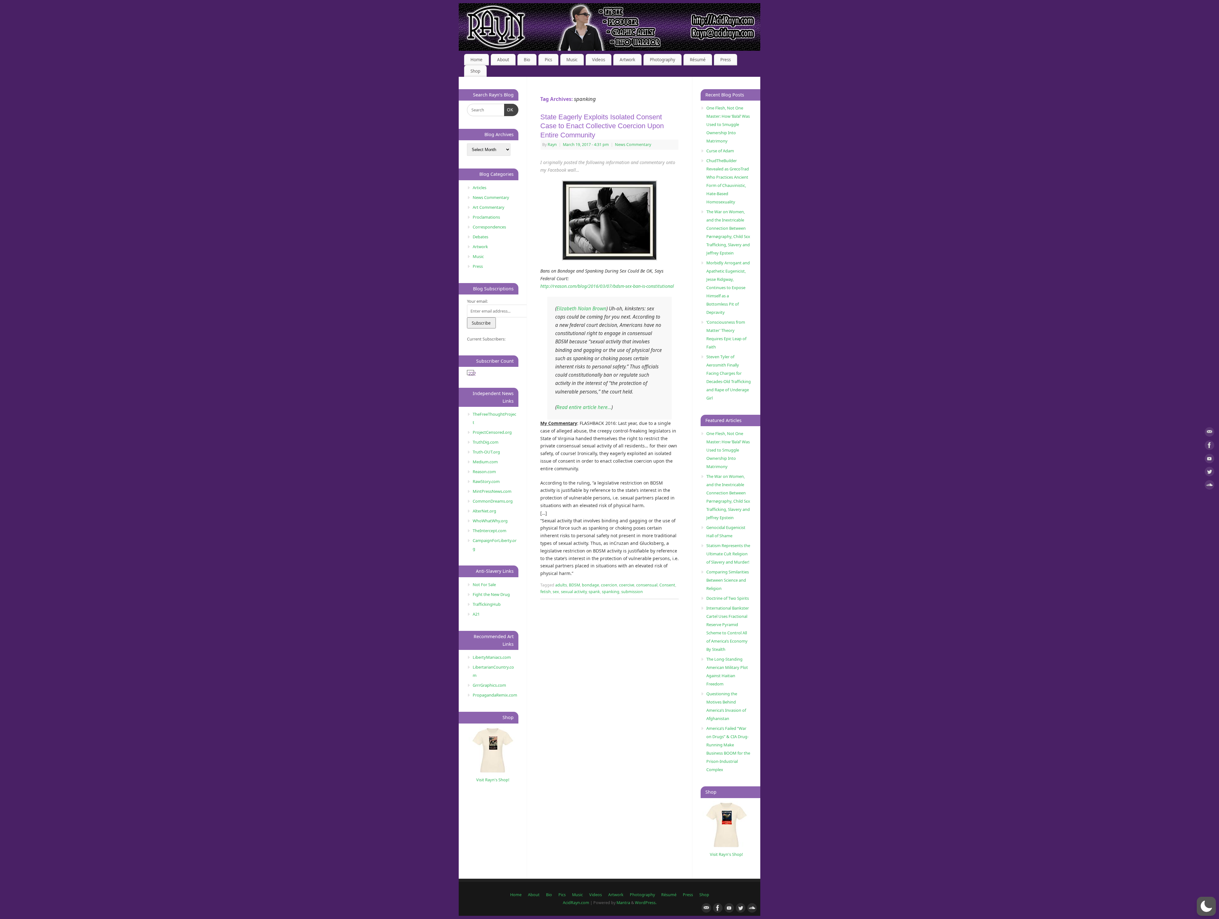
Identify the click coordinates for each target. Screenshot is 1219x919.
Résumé (698, 60)
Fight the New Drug (491, 594)
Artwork (627, 60)
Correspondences (489, 227)
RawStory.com (486, 481)
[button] (1206, 906)
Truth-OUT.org (486, 452)
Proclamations (486, 217)
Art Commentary (488, 207)
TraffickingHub (487, 604)
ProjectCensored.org (492, 432)
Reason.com (484, 471)
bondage (590, 585)
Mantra (623, 902)
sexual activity (574, 591)
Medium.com (485, 462)
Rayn (552, 144)
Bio (527, 60)
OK (509, 109)
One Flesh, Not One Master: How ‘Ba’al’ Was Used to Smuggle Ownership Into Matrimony (728, 124)
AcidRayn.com (576, 902)
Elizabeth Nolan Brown (581, 308)
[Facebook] (1209, 446)
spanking (610, 591)
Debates (480, 237)
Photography (662, 60)
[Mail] (1209, 433)
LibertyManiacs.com (492, 657)
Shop (475, 71)
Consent (667, 585)
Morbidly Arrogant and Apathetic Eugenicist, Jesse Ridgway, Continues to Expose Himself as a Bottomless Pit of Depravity (728, 287)
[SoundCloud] (1209, 486)
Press (725, 60)
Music (571, 60)
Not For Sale (484, 584)
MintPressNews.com (492, 491)
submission (632, 591)
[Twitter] (1209, 473)
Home (476, 60)
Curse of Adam (720, 151)
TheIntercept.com (489, 530)
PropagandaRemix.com (495, 695)
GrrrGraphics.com (489, 685)
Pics (548, 60)
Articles (479, 187)
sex (556, 591)
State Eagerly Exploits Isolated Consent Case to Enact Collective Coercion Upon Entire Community (602, 126)
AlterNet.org (484, 511)
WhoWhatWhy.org (490, 521)
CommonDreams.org (493, 501)
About (503, 60)
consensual (646, 585)
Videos (598, 60)
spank (594, 591)
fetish (545, 591)
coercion (609, 585)
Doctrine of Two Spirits (727, 598)
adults (561, 585)
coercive (626, 585)
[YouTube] (1209, 460)
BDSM (574, 585)
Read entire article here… (583, 407)
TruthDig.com (485, 442)
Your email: (477, 301)
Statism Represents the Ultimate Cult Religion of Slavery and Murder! (728, 554)
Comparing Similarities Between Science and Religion (727, 580)
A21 (476, 614)
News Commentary (633, 144)
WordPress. (645, 902)
